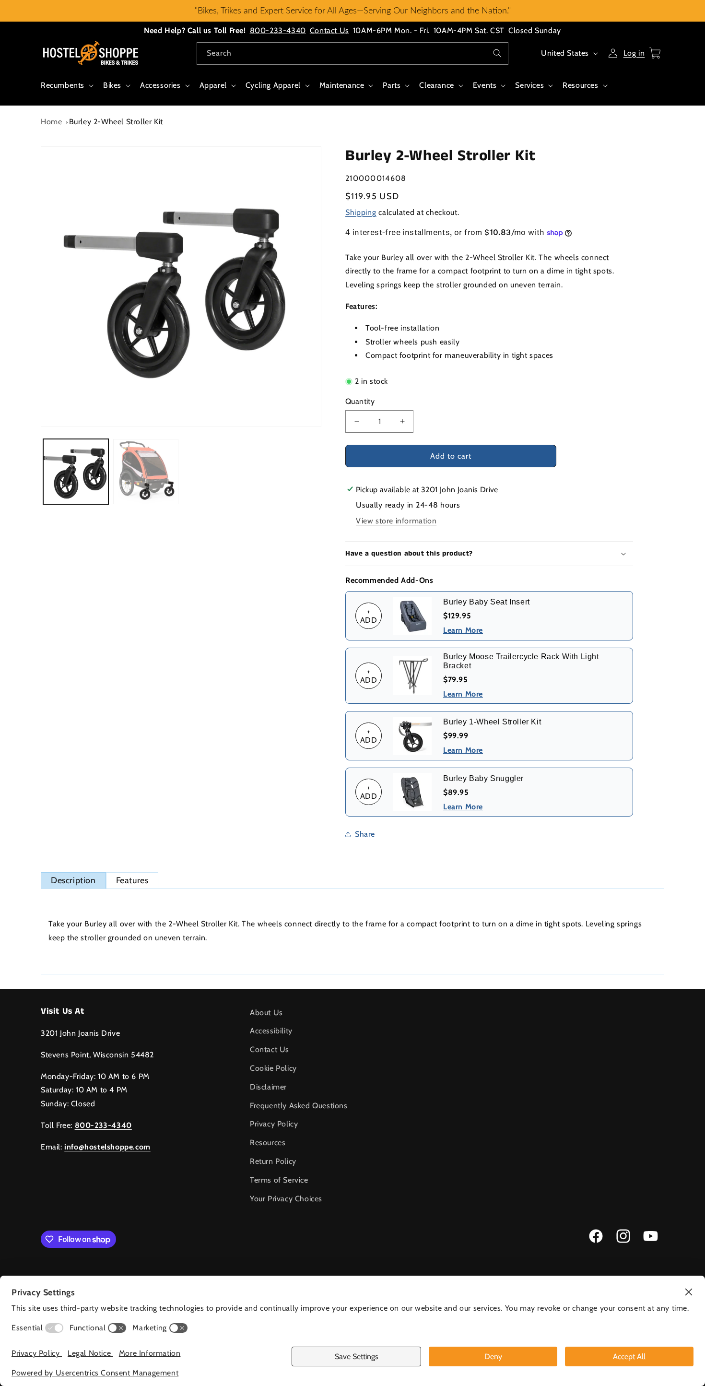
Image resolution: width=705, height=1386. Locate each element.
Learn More (463, 630)
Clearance (436, 85)
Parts (391, 85)
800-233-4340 (278, 30)
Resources (580, 85)
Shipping (360, 212)
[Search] (497, 53)
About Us (266, 1012)
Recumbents (62, 85)
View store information (396, 520)
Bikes (112, 85)
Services (529, 85)
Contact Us (329, 30)
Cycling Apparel (273, 85)
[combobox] (352, 53)
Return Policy (273, 1161)
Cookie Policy (273, 1068)
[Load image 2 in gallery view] (145, 471)
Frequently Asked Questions (299, 1105)
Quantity (360, 401)
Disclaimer (268, 1086)
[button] (66, 90)
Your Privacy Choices (286, 1198)
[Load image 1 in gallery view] (75, 471)
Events (485, 85)
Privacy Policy (274, 1123)
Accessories (160, 85)
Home (51, 121)
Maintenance (341, 85)
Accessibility (271, 1030)
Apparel (213, 85)
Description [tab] (73, 880)
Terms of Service (279, 1180)
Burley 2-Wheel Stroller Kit (116, 121)
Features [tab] (132, 880)
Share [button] (365, 834)
